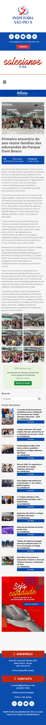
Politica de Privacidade (23, 693)
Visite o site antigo (23, 697)
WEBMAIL (23, 47)
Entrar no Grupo (23, 383)
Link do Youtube (23, 36)
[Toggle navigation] (4, 82)
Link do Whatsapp (29, 36)
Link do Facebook (17, 36)
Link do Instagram (11, 36)
